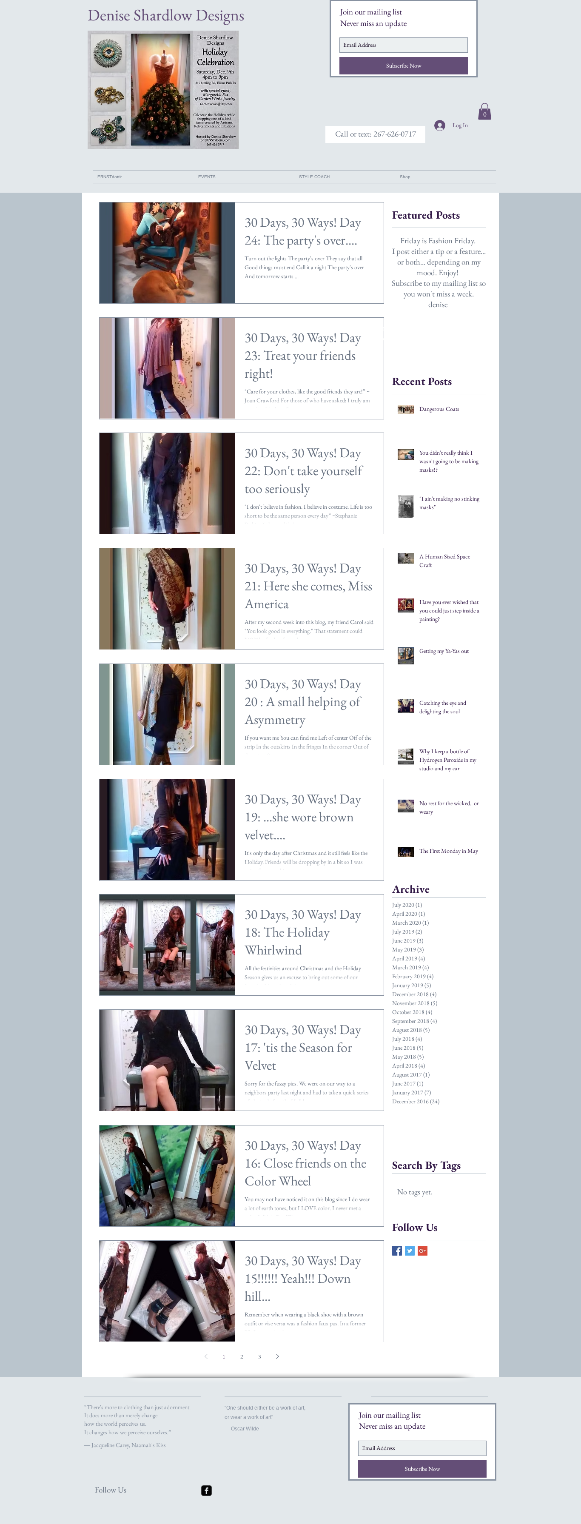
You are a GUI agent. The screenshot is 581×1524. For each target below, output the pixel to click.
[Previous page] (206, 1356)
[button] (375, 134)
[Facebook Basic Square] (397, 1251)
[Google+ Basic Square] (422, 1251)
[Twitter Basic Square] (410, 1251)
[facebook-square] (206, 1490)
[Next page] (277, 1356)
